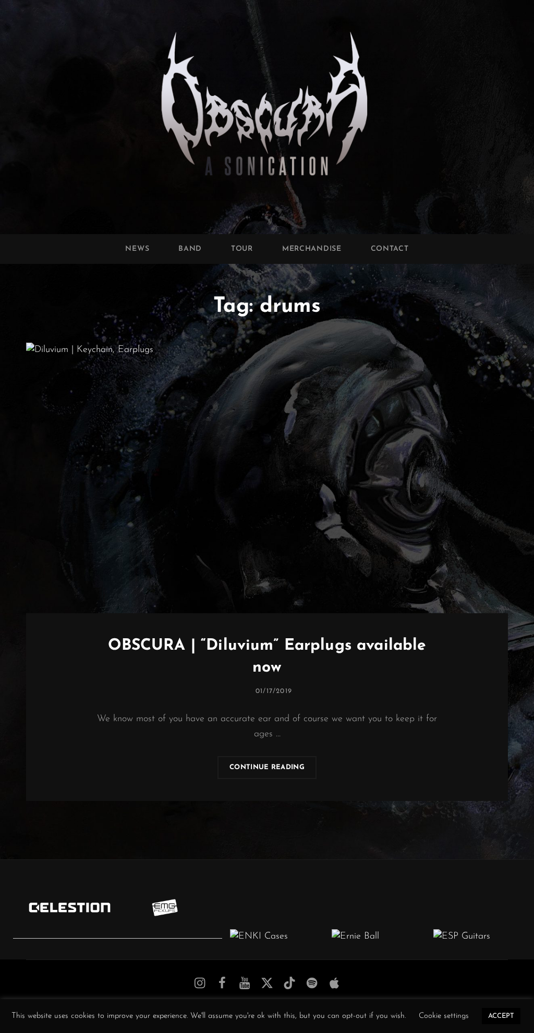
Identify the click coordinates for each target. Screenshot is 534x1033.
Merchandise (312, 249)
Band (190, 249)
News (137, 249)
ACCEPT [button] (501, 1016)
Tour (242, 249)
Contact (390, 249)
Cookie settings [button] (444, 1016)
